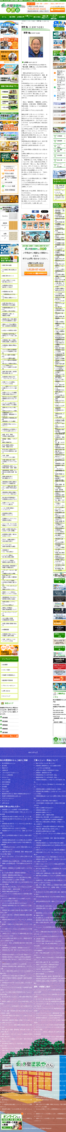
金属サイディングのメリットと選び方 (8, 503)
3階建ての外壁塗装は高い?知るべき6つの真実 (60, 279)
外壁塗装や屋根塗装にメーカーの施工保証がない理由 (59, 342)
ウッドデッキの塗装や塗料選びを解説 (8, 545)
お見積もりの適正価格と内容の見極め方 (59, 252)
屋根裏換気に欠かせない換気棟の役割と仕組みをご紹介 (17, 1048)
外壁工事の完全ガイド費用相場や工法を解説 (8, 304)
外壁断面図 (5, 629)
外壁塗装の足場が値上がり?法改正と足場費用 (59, 357)
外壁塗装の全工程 (7, 291)
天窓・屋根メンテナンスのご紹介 (8, 456)
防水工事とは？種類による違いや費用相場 (9, 577)
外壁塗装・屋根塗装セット (9, 102)
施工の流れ (37, 17)
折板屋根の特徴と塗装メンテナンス (7, 514)
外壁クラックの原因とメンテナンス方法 (8, 383)
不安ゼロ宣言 (5, 784)
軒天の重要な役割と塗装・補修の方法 (8, 445)
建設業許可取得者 (7, 680)
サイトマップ (6, 696)
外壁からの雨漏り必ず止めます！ (45, 807)
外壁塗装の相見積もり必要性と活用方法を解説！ (59, 237)
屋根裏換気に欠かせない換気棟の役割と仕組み (9, 598)
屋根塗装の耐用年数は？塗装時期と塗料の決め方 (59, 494)
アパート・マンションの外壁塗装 (45, 971)
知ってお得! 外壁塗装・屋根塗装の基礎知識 (14, 872)
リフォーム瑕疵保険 (7, 775)
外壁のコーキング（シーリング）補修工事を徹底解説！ (51, 850)
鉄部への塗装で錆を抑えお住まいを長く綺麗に (9, 529)
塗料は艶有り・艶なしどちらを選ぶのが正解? (59, 394)
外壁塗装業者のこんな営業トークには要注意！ (59, 368)
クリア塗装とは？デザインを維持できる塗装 (9, 367)
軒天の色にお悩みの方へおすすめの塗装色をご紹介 (9, 451)
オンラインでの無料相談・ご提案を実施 (59, 210)
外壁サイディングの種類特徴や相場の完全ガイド (9, 393)
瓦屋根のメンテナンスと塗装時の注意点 (9, 519)
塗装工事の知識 (6, 265)
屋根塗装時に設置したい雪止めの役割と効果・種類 (9, 472)
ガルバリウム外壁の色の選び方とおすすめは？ (14, 903)
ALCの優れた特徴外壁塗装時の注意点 (8, 619)
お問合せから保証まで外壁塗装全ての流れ (47, 770)
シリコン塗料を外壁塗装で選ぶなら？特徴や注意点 (9, 362)
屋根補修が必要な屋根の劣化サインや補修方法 (9, 482)
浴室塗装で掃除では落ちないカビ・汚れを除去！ (49, 941)
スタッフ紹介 (31, 21)
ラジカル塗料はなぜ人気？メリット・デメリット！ (59, 562)
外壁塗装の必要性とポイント (43, 810)
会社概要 (62, 17)
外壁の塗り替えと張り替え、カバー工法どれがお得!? (59, 284)
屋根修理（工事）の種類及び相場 (8, 314)
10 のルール (5, 777)
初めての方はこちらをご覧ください (45, 763)
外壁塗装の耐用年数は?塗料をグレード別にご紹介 (9, 335)
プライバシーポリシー (8, 685)
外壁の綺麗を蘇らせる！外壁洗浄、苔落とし (59, 436)
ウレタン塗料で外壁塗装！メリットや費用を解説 (8, 356)
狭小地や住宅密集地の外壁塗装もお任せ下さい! (9, 498)
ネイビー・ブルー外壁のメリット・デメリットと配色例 (17, 1083)
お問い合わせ (6, 691)
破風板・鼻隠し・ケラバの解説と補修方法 (9, 440)
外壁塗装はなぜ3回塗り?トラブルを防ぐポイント (9, 430)
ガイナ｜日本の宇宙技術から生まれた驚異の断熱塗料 (50, 1036)
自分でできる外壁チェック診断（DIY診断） (14, 879)
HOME (24, 21)
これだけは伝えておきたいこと (10, 772)
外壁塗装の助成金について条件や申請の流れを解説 (50, 843)
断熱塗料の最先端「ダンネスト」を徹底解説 (59, 468)
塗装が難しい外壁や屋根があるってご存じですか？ (59, 378)
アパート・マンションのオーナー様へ (59, 192)
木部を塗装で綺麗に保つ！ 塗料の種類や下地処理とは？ (17, 1053)
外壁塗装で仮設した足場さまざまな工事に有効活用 (59, 352)
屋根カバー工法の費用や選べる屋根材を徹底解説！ (50, 819)
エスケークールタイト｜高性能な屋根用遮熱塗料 (49, 1015)
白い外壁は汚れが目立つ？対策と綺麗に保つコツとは (59, 520)
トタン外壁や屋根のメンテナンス (8, 508)
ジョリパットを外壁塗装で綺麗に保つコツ (59, 420)
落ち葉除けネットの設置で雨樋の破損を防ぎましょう (50, 917)
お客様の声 (20, 17)
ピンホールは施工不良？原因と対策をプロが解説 (9, 404)
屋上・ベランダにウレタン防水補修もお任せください (9, 587)
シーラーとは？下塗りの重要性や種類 (59, 331)
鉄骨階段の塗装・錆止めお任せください (9, 535)
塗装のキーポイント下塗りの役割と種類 (59, 321)
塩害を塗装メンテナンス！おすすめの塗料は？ (8, 603)
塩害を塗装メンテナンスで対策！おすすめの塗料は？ (16, 1050)
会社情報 (4, 786)
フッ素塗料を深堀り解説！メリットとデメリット (59, 536)
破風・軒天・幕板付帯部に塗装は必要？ (8, 435)
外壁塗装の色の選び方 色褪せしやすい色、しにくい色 (16, 816)
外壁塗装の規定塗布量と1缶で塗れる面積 (60, 431)
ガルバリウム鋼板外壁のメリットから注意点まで (59, 300)
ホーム (4, 17)
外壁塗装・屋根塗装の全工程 (43, 772)
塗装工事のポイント (8, 276)
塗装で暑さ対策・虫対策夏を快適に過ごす (9, 372)
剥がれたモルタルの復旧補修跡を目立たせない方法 (9, 398)
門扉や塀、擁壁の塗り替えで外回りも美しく (48, 829)
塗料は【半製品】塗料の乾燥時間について (9, 608)
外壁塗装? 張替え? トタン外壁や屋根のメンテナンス (50, 857)
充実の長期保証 (6, 782)
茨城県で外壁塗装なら (8, 675)
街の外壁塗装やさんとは (8, 763)
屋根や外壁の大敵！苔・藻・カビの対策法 (59, 441)
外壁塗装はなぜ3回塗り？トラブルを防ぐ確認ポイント (17, 954)
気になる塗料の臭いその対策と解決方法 (59, 273)
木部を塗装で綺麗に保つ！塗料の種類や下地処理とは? (59, 452)
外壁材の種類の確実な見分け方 (59, 289)
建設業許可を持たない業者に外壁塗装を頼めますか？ (16, 793)
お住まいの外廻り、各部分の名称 (11, 889)
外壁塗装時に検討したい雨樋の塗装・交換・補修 (9, 466)
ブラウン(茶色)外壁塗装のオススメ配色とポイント (59, 531)
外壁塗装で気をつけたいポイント (9, 425)
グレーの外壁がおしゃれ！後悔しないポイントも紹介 (59, 510)
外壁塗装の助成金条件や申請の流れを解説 (59, 221)
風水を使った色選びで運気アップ (61, 72)
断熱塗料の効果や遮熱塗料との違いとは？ (59, 462)
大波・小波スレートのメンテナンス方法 (8, 640)
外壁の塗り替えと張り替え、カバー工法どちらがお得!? (17, 887)
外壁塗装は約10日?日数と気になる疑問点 (59, 263)
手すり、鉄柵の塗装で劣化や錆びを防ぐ (8, 540)
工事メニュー (29, 17)
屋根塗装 (9, 97)
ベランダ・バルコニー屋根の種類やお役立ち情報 (9, 572)
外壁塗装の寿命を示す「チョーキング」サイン (9, 377)
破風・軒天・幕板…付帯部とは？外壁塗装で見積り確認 (51, 885)
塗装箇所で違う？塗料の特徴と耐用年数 (59, 315)
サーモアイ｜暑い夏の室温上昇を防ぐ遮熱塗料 (48, 999)
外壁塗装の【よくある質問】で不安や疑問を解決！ (16, 809)
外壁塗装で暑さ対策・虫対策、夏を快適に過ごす (49, 976)
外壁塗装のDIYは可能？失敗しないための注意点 (59, 373)
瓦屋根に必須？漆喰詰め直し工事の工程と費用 (48, 873)
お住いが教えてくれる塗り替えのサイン (8, 281)
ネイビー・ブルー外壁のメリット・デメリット (59, 504)
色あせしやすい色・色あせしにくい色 (61, 87)
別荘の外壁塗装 (40, 974)
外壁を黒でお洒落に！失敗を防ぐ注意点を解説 (59, 515)
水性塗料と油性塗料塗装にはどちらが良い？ (59, 399)
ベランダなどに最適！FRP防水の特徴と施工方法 (9, 582)
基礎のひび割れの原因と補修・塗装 (59, 483)
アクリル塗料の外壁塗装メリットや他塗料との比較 (9, 351)
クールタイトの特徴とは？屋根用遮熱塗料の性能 (59, 557)
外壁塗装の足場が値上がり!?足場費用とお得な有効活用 (51, 978)
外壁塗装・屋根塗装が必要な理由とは (12, 875)
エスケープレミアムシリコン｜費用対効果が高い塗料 (50, 1013)
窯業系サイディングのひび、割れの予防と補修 (59, 384)
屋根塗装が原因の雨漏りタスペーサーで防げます (9, 493)
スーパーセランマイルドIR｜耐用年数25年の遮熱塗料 (50, 1001)
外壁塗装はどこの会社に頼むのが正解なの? (14, 975)
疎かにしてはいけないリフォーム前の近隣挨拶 (59, 268)
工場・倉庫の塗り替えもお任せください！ (59, 187)
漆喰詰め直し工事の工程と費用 (59, 415)
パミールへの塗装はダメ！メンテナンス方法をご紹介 (59, 457)
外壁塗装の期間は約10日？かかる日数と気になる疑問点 (17, 840)
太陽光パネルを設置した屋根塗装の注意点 (59, 447)
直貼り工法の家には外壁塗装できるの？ (59, 389)
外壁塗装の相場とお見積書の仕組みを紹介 (59, 242)
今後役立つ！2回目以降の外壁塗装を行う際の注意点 (50, 826)
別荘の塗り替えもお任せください (59, 197)
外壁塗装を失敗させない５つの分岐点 (59, 226)
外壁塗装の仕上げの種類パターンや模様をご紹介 (59, 546)
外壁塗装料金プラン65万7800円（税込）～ (47, 775)
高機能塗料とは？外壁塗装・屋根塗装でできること (9, 414)
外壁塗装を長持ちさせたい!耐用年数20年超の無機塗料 (59, 336)
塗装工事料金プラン (45, 17)
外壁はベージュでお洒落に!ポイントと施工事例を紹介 (59, 525)
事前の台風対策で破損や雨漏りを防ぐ (59, 473)
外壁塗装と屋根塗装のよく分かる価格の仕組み (48, 765)
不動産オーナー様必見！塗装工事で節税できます (59, 347)
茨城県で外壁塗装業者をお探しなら (11, 796)
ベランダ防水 (9, 108)
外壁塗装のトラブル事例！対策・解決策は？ (59, 489)
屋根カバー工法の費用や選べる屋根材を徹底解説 (9, 325)
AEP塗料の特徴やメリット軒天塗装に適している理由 (59, 567)
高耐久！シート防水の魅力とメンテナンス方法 (9, 592)
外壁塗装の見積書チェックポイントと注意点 (59, 247)
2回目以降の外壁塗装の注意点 (59, 310)
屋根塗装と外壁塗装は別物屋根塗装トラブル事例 (9, 419)
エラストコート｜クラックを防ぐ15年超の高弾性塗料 (50, 1025)
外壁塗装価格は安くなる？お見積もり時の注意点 (8, 309)
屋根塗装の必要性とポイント (43, 812)
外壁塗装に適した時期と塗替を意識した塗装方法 (9, 341)
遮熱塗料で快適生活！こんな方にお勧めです (48, 1017)
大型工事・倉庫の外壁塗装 (43, 969)
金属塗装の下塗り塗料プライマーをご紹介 (59, 326)
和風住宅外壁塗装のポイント (59, 410)
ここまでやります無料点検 (53, 17)
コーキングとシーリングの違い (9, 614)
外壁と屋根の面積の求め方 (9, 624)
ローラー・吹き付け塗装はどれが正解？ (59, 426)
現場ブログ (5, 768)
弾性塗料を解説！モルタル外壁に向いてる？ (59, 541)
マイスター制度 (6, 779)
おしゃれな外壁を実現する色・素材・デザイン (59, 499)
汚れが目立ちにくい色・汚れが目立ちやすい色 (61, 80)
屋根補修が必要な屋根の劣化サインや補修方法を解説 (50, 920)
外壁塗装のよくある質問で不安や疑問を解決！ (59, 216)
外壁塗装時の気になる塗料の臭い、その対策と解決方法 (17, 861)
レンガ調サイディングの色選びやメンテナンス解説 (9, 388)
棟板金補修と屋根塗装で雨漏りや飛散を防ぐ (9, 566)
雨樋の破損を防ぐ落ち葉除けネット (7, 477)
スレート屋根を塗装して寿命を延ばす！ (46, 967)
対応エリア (5, 789)
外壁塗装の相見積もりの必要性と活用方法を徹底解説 (16, 957)
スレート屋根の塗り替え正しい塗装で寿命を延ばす (9, 488)
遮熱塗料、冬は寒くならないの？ (45, 1071)
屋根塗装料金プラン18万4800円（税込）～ (47, 777)
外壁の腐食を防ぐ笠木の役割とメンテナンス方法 (9, 461)
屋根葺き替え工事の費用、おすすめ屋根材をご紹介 (50, 817)
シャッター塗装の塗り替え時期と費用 (8, 556)
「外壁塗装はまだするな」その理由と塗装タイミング (9, 297)
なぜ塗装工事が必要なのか (9, 270)
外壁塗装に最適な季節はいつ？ (9, 346)
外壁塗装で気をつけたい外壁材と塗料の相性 (9, 634)
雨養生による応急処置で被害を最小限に (59, 478)
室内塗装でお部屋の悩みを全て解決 (45, 831)
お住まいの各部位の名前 (9, 330)
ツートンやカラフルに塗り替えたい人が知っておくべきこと (61, 95)
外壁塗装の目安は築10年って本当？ (7, 286)
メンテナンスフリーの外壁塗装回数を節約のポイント (59, 294)
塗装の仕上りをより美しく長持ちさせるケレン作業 (9, 409)
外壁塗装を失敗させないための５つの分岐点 (14, 828)
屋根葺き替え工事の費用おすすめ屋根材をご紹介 (9, 320)
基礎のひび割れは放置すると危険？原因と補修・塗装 (16, 1071)
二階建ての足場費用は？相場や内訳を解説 (59, 363)
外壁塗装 (9, 92)
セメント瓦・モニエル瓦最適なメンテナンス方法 (9, 524)
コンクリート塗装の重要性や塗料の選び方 (8, 561)
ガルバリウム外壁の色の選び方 (59, 305)
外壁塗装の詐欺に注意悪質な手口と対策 (59, 258)
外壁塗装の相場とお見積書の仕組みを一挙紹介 (48, 789)
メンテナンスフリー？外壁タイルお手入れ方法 (59, 405)
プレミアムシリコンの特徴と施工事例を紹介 (59, 552)
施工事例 (12, 17)
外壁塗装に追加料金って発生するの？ (59, 231)
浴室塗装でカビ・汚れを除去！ (8, 550)
